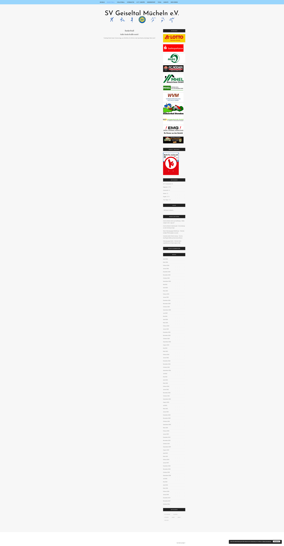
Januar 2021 (166, 411)
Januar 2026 (166, 268)
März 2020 (165, 427)
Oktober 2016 (166, 504)
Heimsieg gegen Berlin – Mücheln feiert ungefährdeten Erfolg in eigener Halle (172, 242)
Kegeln (102, 2)
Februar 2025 (166, 294)
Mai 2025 (165, 284)
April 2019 (165, 453)
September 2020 (167, 424)
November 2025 (166, 275)
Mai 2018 (165, 481)
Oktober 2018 (166, 472)
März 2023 (165, 351)
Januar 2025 (166, 297)
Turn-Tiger (165, 199)
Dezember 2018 (166, 465)
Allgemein (165, 187)
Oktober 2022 (166, 367)
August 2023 (166, 345)
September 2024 (167, 310)
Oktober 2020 (166, 421)
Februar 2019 (166, 459)
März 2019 (165, 456)
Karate (166, 2)
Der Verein (174, 2)
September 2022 (167, 370)
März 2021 (165, 408)
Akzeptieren (276, 541)
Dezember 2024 (166, 300)
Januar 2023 (166, 357)
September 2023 (167, 341)
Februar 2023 (166, 354)
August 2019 (166, 450)
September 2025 (167, 281)
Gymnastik (130, 2)
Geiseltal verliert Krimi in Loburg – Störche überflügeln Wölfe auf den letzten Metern (173, 237)
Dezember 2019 (166, 437)
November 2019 (166, 440)
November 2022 (166, 364)
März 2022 (165, 383)
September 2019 (167, 446)
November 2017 (166, 501)
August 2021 (166, 402)
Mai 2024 (165, 316)
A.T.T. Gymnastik (167, 183)
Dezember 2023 (166, 332)
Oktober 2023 (166, 338)
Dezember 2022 (166, 360)
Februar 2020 (166, 430)
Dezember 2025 (166, 271)
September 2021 (167, 399)
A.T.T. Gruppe (141, 2)
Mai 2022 (165, 376)
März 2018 (165, 488)
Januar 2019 (166, 462)
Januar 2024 (166, 329)
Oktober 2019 (166, 443)
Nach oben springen (181, 542)
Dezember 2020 (166, 415)
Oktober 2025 (166, 278)
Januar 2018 (166, 494)
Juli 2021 (165, 405)
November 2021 (166, 392)
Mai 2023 (165, 348)
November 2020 (166, 418)
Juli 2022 (165, 373)
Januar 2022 (166, 389)
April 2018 (165, 485)
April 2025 (165, 287)
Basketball (111, 2)
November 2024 (166, 303)
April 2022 (165, 380)
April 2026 (165, 259)
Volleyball (121, 2)
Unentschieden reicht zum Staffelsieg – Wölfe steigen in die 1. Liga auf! (173, 221)
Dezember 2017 (166, 497)
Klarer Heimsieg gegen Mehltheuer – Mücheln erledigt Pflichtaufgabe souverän (173, 231)
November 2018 (166, 469)
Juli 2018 (165, 478)
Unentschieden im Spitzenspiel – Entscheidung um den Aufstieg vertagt (174, 226)
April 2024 (165, 319)
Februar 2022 (166, 386)
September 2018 (167, 475)
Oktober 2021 (166, 395)
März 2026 (165, 262)
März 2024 (165, 322)
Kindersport (151, 2)
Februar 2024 (166, 325)
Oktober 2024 (166, 306)
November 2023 (166, 335)
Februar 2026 (166, 265)
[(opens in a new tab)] (174, 38)
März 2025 (165, 290)
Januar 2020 (166, 434)
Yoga (159, 2)
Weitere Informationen (266, 541)
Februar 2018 (166, 491)
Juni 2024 (165, 313)
